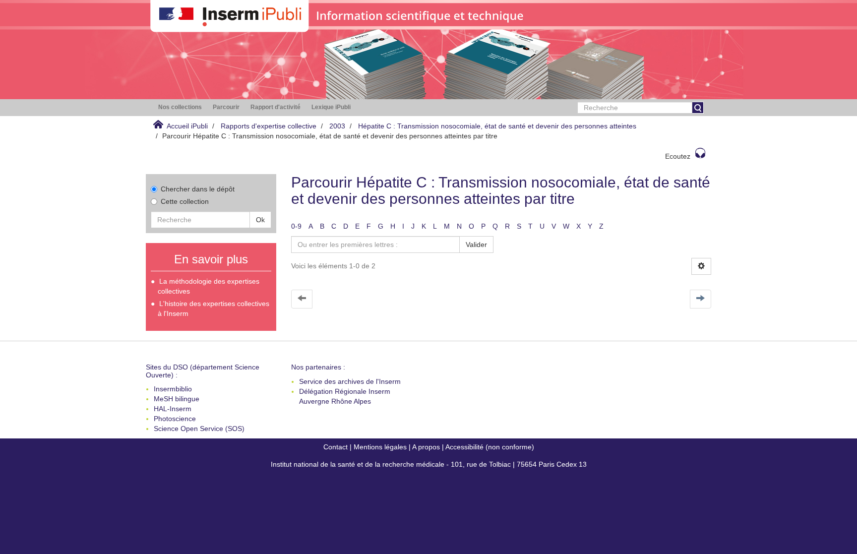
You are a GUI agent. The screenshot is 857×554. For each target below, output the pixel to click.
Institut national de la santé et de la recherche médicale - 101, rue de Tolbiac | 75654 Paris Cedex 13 (429, 464)
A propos (426, 447)
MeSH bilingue (176, 399)
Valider (476, 244)
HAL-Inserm (172, 409)
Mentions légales (380, 447)
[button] (180, 107)
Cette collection (185, 201)
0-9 (296, 226)
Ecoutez (677, 156)
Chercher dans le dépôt (198, 189)
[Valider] (698, 108)
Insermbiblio (173, 389)
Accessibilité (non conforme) (489, 447)
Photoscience (175, 419)
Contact (335, 447)
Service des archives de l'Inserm (350, 381)
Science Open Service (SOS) (199, 428)
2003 (337, 126)
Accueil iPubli (187, 126)
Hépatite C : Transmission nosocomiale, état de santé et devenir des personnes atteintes (497, 126)
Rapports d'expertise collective (268, 126)
